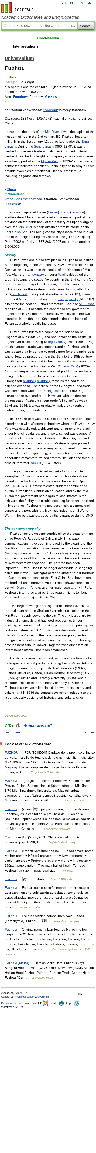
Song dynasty (44, 146)
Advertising (42, 996)
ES (81, 3)
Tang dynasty (68, 299)
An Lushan (87, 304)
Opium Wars (68, 366)
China (11, 189)
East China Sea (16, 232)
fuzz (85, 732)
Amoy (35, 587)
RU (64, 3)
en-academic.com (18, 7)
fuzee (16, 732)
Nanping (11, 553)
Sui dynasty (19, 294)
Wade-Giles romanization (23, 199)
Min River (52, 132)
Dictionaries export (11, 1003)
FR (89, 3)
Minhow (51, 96)
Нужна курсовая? (38, 725)
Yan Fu (35, 463)
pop (15, 118)
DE (72, 3)
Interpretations (26, 46)
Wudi (62, 274)
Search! (86, 26)
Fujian (73, 118)
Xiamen (22, 587)
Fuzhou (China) (17, 963)
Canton (29, 381)
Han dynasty (34, 274)
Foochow (20, 96)
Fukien (53, 212)
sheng (64, 212)
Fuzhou (11, 781)
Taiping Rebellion (54, 391)
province (77, 212)
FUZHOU (11, 752)
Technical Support (25, 996)
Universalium (48, 38)
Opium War (49, 161)
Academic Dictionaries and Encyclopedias (40, 17)
